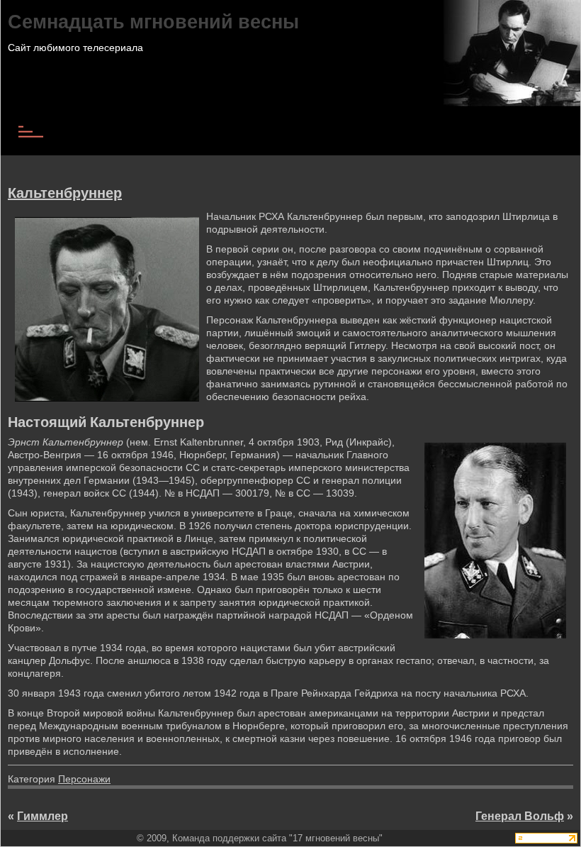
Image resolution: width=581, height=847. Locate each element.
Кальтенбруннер (65, 192)
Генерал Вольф (519, 816)
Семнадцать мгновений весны (153, 21)
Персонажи (84, 779)
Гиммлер (42, 816)
